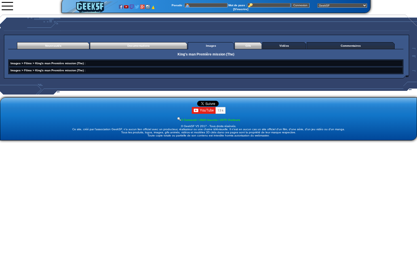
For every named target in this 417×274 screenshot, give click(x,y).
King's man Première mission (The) (59, 63)
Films (28, 63)
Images (15, 63)
